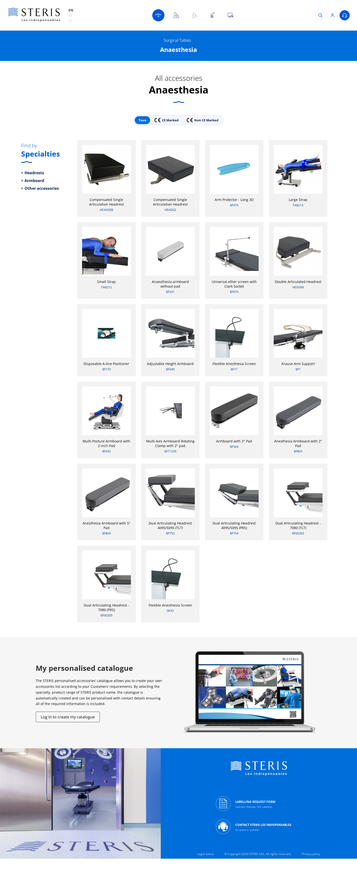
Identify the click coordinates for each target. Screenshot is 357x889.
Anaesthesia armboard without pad (170, 284)
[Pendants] (212, 15)
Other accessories (42, 188)
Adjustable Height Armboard (170, 363)
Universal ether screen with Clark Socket (234, 284)
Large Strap (298, 199)
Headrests (34, 172)
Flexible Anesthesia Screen (234, 363)
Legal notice (205, 854)
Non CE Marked (206, 120)
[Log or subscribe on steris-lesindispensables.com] (332, 15)
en (70, 10)
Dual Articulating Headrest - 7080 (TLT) (298, 525)
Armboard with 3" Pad (234, 441)
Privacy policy (311, 854)
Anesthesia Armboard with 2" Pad (298, 443)
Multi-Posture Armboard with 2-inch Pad (106, 443)
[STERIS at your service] (345, 15)
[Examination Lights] (194, 15)
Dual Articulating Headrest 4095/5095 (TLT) (170, 525)
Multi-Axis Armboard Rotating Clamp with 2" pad (170, 443)
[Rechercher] (320, 15)
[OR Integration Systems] (230, 15)
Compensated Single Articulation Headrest (106, 202)
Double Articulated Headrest (298, 281)
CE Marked (170, 120)
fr (70, 15)
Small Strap (106, 281)
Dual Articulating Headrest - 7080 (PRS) (106, 607)
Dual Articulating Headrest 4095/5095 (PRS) (234, 525)
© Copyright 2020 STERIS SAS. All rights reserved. (257, 854)
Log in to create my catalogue (68, 717)
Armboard (34, 180)
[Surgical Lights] (176, 15)
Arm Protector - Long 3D (234, 199)
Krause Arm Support (298, 363)
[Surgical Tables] (158, 15)
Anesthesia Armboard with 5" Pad (106, 525)
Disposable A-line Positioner (106, 363)
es (70, 20)
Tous (142, 120)
